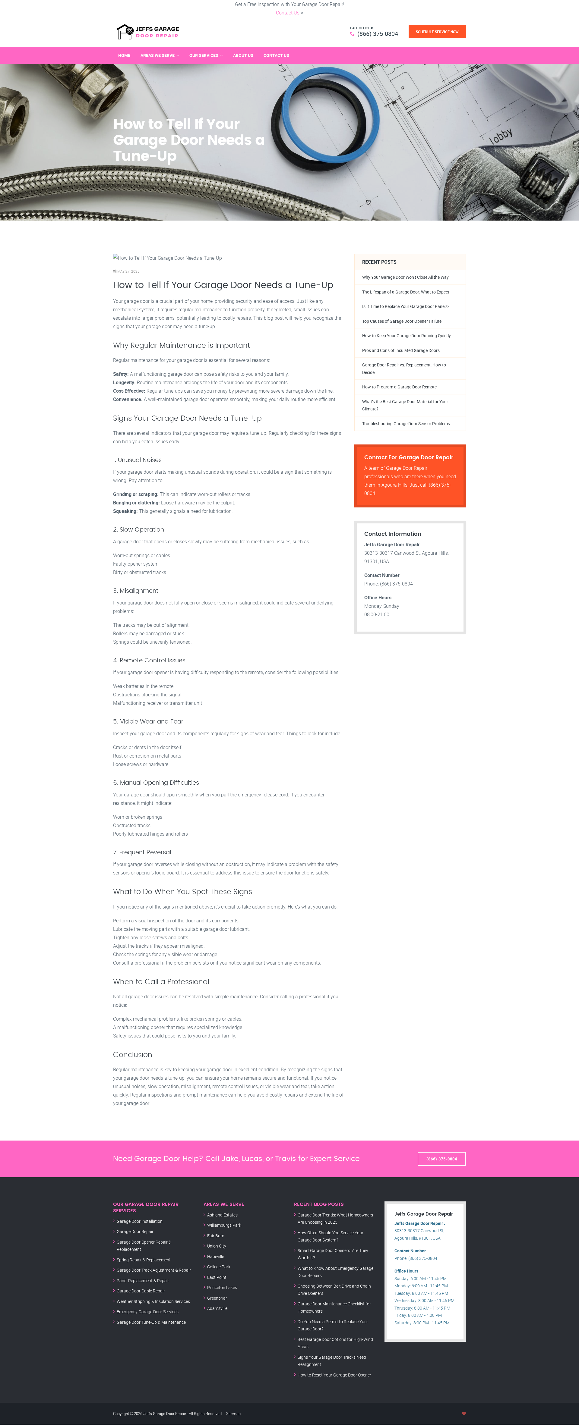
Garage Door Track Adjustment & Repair (154, 1270)
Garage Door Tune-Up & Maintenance (151, 1322)
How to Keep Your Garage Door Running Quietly (406, 335)
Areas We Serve (158, 55)
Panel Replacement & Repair (143, 1280)
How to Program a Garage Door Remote (399, 387)
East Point (216, 1277)
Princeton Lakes (222, 1287)
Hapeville (215, 1256)
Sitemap (233, 1413)
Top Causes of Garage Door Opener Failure (401, 321)
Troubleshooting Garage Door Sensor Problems (406, 423)
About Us (243, 55)
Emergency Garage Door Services (148, 1311)
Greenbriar (217, 1298)
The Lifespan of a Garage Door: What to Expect (405, 292)
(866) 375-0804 (377, 34)
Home (124, 55)
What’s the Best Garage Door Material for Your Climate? (405, 405)
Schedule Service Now (437, 31)
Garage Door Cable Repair (141, 1291)
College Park (218, 1267)
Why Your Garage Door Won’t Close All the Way (405, 277)
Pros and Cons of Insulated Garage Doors (401, 350)
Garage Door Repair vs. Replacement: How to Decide (404, 368)
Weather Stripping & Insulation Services (153, 1301)
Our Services (203, 55)
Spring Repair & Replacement (144, 1260)
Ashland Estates (222, 1215)
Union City (216, 1246)
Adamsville (217, 1308)
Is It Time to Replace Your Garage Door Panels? (406, 306)
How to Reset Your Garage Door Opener (334, 1375)
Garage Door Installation (140, 1221)
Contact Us (287, 12)
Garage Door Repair (135, 1231)
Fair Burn (215, 1235)
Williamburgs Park (224, 1225)
